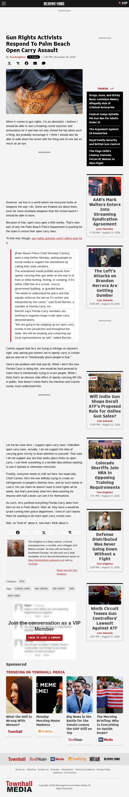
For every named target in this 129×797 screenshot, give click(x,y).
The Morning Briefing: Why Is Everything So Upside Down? (108, 724)
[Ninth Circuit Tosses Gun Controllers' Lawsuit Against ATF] (105, 595)
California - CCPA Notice (64, 772)
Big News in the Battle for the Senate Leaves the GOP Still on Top (79, 724)
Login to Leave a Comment (44, 637)
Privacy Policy (103, 769)
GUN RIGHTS (58, 588)
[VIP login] (123, 3)
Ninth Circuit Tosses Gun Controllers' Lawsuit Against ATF (105, 618)
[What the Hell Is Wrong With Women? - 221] (19, 694)
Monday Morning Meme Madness (48, 720)
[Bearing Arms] (54, 3)
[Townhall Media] (19, 786)
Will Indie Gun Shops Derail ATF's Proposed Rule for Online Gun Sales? (105, 406)
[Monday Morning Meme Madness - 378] (49, 694)
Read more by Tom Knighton (67, 572)
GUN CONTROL (41, 588)
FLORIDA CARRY (22, 588)
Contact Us (43, 769)
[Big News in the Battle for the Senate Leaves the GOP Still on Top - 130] (80, 694)
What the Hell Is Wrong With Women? (19, 720)
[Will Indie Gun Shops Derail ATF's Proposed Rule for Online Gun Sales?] (105, 383)
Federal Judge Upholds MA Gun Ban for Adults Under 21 (104, 118)
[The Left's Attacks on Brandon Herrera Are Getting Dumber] (105, 257)
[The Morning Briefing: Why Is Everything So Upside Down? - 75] (110, 694)
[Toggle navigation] (4, 3)
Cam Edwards (105, 300)
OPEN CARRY (14, 595)
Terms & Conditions (85, 769)
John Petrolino (104, 229)
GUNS (71, 588)
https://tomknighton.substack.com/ (46, 560)
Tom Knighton (17, 57)
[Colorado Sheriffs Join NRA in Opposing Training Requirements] (105, 449)
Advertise (31, 769)
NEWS (22, 581)
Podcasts (55, 769)
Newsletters (67, 769)
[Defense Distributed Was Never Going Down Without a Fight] (105, 521)
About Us (20, 769)
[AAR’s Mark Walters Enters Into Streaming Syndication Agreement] (105, 186)
